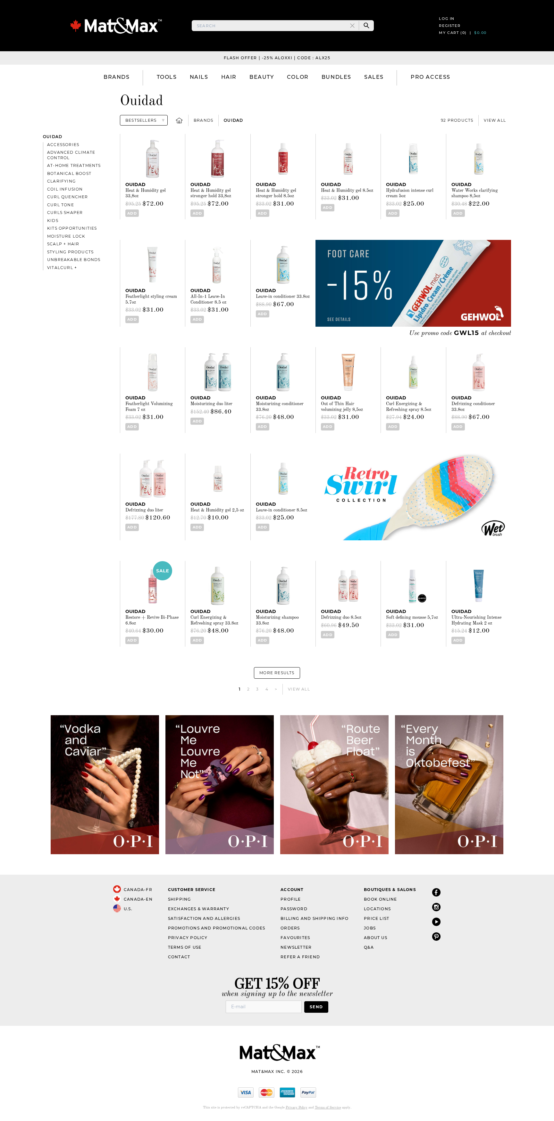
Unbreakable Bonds (73, 259)
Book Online (380, 899)
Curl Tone (60, 204)
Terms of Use (184, 947)
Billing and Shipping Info (314, 918)
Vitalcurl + (62, 267)
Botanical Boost (69, 173)
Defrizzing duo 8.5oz (341, 617)
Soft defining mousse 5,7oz (412, 617)
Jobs (370, 928)
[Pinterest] (436, 936)
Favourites (295, 937)
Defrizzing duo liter (144, 510)
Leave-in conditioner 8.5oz (281, 510)
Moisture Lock (66, 236)
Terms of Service (328, 1107)
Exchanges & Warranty (198, 908)
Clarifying (61, 181)
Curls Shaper (65, 212)
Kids (52, 220)
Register (449, 25)
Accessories (63, 144)
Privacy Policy (188, 937)
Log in (447, 18)
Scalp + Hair (63, 243)
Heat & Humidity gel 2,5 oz (217, 510)
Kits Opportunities (72, 228)
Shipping (179, 899)
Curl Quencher (67, 196)
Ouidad (233, 120)
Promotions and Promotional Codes (216, 928)
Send (316, 1006)
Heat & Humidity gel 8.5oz (347, 190)
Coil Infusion (65, 189)
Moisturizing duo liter (211, 404)
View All (495, 120)
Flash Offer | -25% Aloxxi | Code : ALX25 (277, 57)
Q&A (369, 947)
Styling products (70, 252)
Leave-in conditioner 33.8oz (283, 296)
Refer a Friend (300, 956)
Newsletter (296, 947)
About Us (375, 937)
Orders (290, 928)
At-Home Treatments (74, 165)
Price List (376, 918)
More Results (276, 672)
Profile (291, 899)
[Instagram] (436, 906)
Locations (377, 908)
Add (132, 213)
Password (294, 908)
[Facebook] (436, 892)
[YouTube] (436, 921)
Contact (179, 956)
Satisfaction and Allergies (204, 918)
